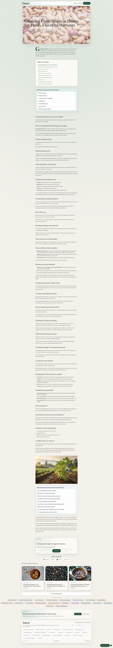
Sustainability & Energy (28, 632)
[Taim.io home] (25, 3)
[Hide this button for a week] (111, 645)
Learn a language (29, 603)
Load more (56, 550)
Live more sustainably (91, 600)
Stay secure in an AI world (78, 600)
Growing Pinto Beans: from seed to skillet (47, 64)
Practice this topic (105, 645)
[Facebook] (72, 625)
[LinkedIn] (82, 625)
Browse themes (86, 613)
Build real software (101, 600)
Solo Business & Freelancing (78, 635)
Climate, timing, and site (43, 69)
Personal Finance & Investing (68, 629)
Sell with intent (65, 603)
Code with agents (108, 603)
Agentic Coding (67, 635)
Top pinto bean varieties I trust (44, 75)
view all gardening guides (56, 593)
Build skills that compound (7, 603)
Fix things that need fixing (52, 600)
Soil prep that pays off (42, 71)
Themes (75, 3)
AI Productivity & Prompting (28, 629)
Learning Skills (60, 632)
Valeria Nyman (32, 29)
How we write (56, 640)
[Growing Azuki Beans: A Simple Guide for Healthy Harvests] (80, 578)
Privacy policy (87, 640)
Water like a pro (41, 79)
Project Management (46, 635)
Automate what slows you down (26, 600)
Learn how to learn (19, 603)
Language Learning (69, 632)
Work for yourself (50, 606)
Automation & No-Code (40, 629)
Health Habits (77, 632)
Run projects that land (86, 603)
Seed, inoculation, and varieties (44, 73)
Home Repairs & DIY (56, 629)
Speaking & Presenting (36, 635)
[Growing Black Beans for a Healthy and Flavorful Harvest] (56, 578)
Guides (80, 3)
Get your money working (65, 600)
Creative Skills (84, 632)
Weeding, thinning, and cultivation (45, 81)
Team (83, 622)
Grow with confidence (39, 600)
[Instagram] (76, 625)
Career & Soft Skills (52, 632)
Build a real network (97, 603)
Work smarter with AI (12, 600)
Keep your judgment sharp (62, 606)
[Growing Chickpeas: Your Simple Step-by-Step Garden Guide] (33, 578)
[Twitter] (79, 625)
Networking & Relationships (57, 635)
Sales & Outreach (27, 635)
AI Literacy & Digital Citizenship (29, 638)
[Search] (72, 3)
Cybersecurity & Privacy (79, 629)
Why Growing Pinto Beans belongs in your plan (48, 67)
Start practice (86, 3)
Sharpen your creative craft (54, 603)
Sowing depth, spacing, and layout (45, 77)
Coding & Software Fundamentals (40, 632)
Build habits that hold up (41, 603)
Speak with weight (75, 603)
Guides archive (40, 638)
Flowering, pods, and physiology (44, 84)
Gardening (29, 16)
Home (25, 16)
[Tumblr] (85, 625)
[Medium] (89, 625)
